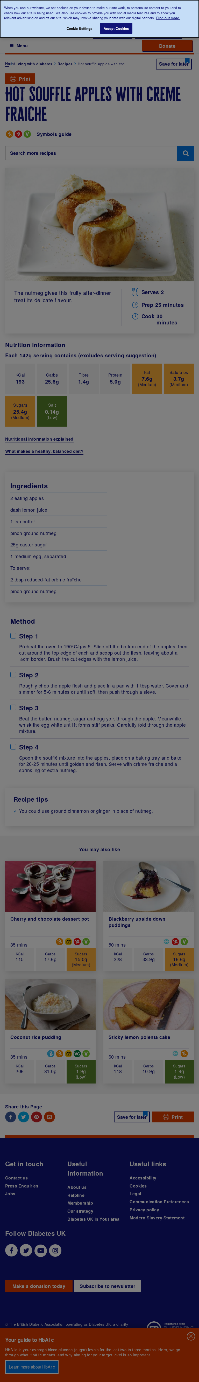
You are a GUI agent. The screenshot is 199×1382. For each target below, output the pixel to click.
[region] (99, 19)
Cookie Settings (80, 28)
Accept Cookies (116, 28)
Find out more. (168, 17)
